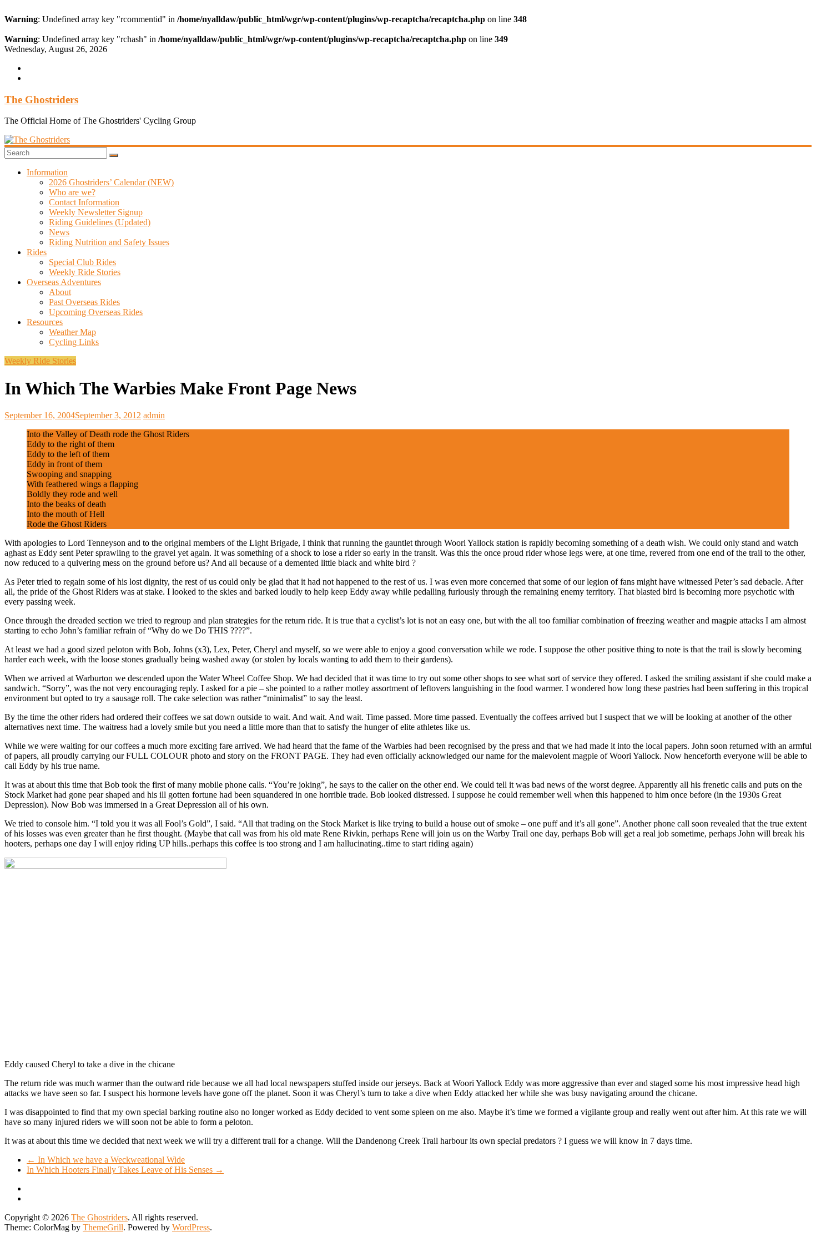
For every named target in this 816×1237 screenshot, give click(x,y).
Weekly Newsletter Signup (96, 212)
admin (154, 415)
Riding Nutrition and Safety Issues (109, 242)
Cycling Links (74, 342)
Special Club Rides (82, 262)
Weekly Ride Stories (84, 272)
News (59, 232)
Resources (45, 322)
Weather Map (72, 332)
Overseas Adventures (64, 282)
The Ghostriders (41, 99)
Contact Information (84, 202)
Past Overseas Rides (84, 302)
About (60, 292)
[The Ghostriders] (37, 139)
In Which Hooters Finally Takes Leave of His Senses (125, 1169)
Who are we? (72, 192)
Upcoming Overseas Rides (96, 312)
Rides (37, 252)
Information (47, 172)
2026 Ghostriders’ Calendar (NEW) (111, 182)
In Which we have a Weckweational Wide (106, 1159)
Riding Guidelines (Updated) (99, 222)
